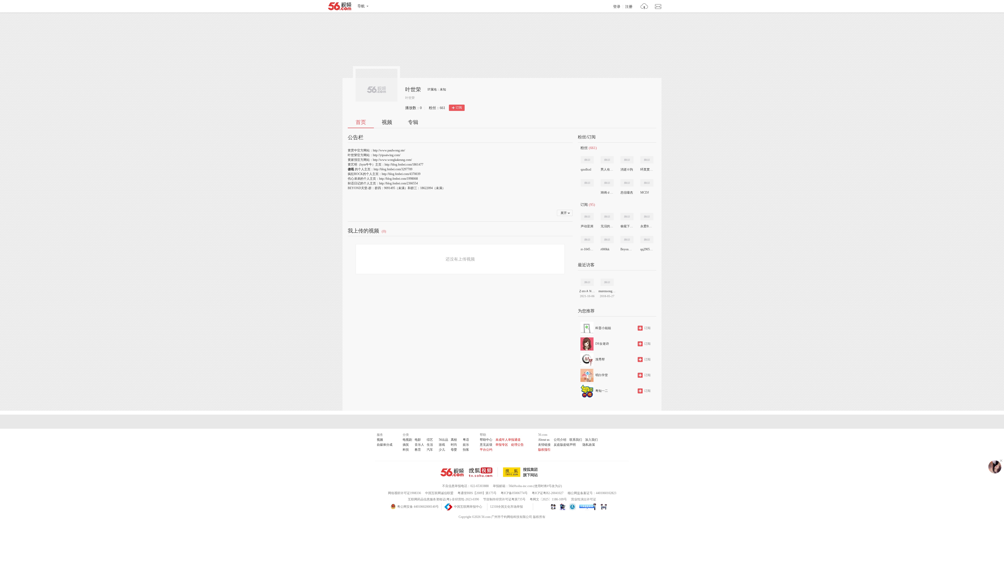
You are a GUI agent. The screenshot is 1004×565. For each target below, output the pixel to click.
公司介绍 (560, 440)
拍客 (466, 449)
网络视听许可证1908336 (404, 493)
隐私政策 (589, 445)
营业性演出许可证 (583, 499)
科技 (406, 449)
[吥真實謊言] (646, 159)
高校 (454, 440)
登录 (616, 7)
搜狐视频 (483, 472)
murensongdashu (607, 291)
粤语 (466, 440)
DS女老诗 (602, 344)
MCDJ (644, 192)
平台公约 (486, 449)
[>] (644, 6)
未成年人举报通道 (508, 440)
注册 (628, 7)
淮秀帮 (600, 359)
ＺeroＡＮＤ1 (587, 291)
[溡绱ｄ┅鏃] (607, 182)
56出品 (443, 440)
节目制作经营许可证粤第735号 (504, 499)
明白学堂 (601, 375)
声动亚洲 (587, 226)
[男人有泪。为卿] (607, 159)
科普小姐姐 (603, 328)
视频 (387, 122)
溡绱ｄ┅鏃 (607, 192)
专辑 (413, 122)
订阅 (459, 107)
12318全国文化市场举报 (506, 506)
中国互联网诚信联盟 (439, 493)
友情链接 (544, 445)
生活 (430, 445)
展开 (564, 213)
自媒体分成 (384, 445)
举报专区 (501, 445)
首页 (361, 122)
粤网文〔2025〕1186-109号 (548, 499)
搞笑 (406, 445)
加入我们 (591, 440)
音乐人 (419, 445)
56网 (452, 472)
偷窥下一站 (626, 226)
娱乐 (466, 445)
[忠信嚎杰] (627, 182)
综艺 (430, 440)
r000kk (605, 249)
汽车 (430, 449)
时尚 (454, 445)
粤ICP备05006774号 (514, 493)
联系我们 (575, 440)
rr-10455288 (587, 249)
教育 (418, 449)
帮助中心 (486, 440)
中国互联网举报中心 (468, 506)
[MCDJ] (646, 182)
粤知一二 (601, 391)
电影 (418, 440)
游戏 (442, 445)
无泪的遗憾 (607, 226)
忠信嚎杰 (626, 192)
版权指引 (544, 449)
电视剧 (407, 440)
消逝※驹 (626, 169)
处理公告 (517, 445)
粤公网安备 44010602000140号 (418, 506)
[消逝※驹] (627, 159)
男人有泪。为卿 (607, 169)
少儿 (442, 449)
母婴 (454, 449)
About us (544, 440)
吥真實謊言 (646, 169)
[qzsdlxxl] (587, 159)
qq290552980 (646, 249)
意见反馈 (486, 445)
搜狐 (521, 472)
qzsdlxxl (586, 169)
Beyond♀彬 (626, 249)
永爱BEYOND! (646, 226)
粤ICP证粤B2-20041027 (547, 493)
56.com (339, 7)
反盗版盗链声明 (565, 445)
